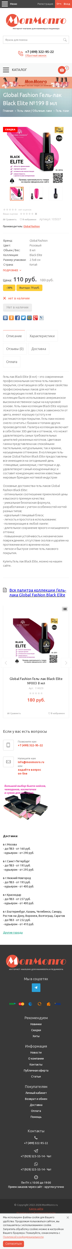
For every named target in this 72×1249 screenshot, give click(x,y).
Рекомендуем (36, 1018)
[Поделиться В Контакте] (5, 317)
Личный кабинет (36, 1092)
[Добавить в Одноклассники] (11, 317)
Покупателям (36, 1087)
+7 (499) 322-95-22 (39, 52)
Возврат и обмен (36, 1098)
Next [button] (66, 663)
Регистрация (45, 3)
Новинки (36, 1024)
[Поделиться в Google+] (35, 317)
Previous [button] (6, 663)
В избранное (29, 219)
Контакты (36, 1064)
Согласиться (13, 1243)
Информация (36, 1046)
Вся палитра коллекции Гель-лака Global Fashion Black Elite (37, 592)
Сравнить (11, 219)
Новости (36, 1052)
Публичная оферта (36, 1070)
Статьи (36, 1076)
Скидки (36, 1030)
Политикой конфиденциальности (23, 1236)
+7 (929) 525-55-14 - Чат (36, 1156)
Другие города (13, 932)
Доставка (36, 1104)
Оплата (36, 1110)
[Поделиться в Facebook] (17, 317)
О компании (36, 1058)
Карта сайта (36, 1208)
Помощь (36, 1116)
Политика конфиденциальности (36, 1213)
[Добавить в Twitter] (23, 317)
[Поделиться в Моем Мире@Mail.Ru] (29, 317)
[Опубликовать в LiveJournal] (41, 317)
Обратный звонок (35, 55)
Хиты (36, 1036)
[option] (36, 83)
